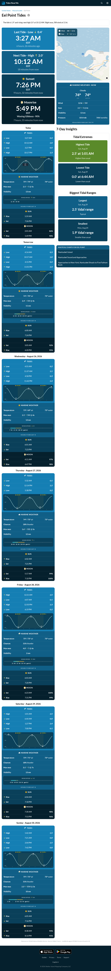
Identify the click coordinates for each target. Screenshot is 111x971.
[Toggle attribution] (107, 78)
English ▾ (56, 962)
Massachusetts (17, 10)
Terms (59, 957)
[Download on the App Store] (46, 951)
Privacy (51, 957)
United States (6, 10)
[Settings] (107, 3)
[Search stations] (101, 3)
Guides (44, 957)
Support (66, 957)
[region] (82, 54)
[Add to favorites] (28, 15)
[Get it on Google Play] (64, 951)
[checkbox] (67, 30)
